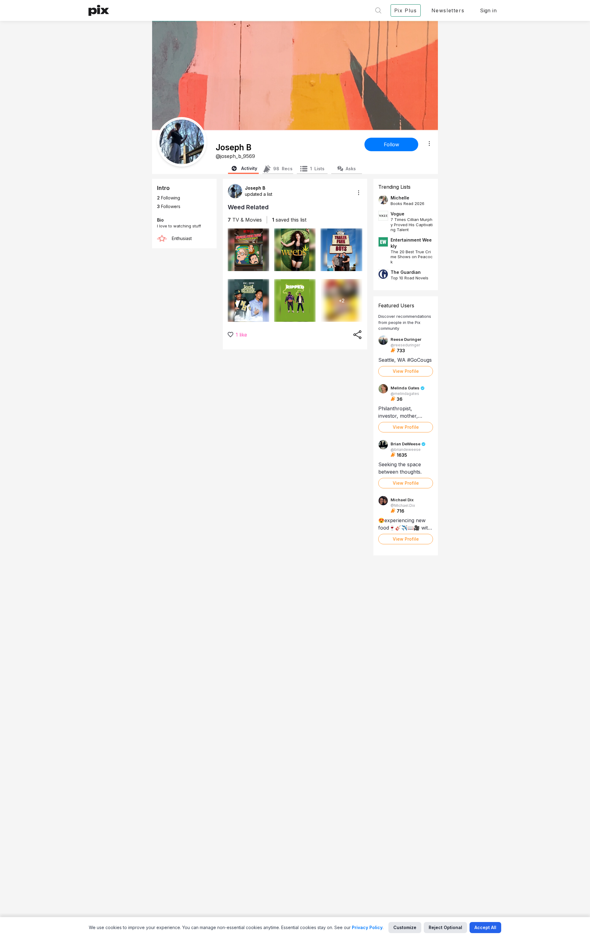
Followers (168, 206)
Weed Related (248, 207)
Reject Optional (445, 927)
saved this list (289, 220)
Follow (391, 144)
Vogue (397, 213)
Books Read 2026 (407, 203)
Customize (404, 927)
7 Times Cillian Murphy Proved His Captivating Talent (412, 224)
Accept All (485, 927)
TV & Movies (245, 220)
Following (168, 197)
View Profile (406, 371)
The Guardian (406, 272)
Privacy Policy (367, 927)
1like (241, 335)
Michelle (400, 197)
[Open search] (378, 10)
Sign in (488, 10)
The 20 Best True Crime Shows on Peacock (412, 256)
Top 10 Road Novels (409, 277)
